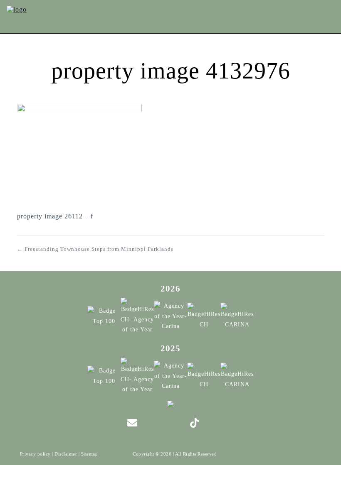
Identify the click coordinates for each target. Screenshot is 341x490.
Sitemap (89, 453)
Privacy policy (35, 453)
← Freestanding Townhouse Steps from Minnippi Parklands (95, 249)
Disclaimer (65, 453)
